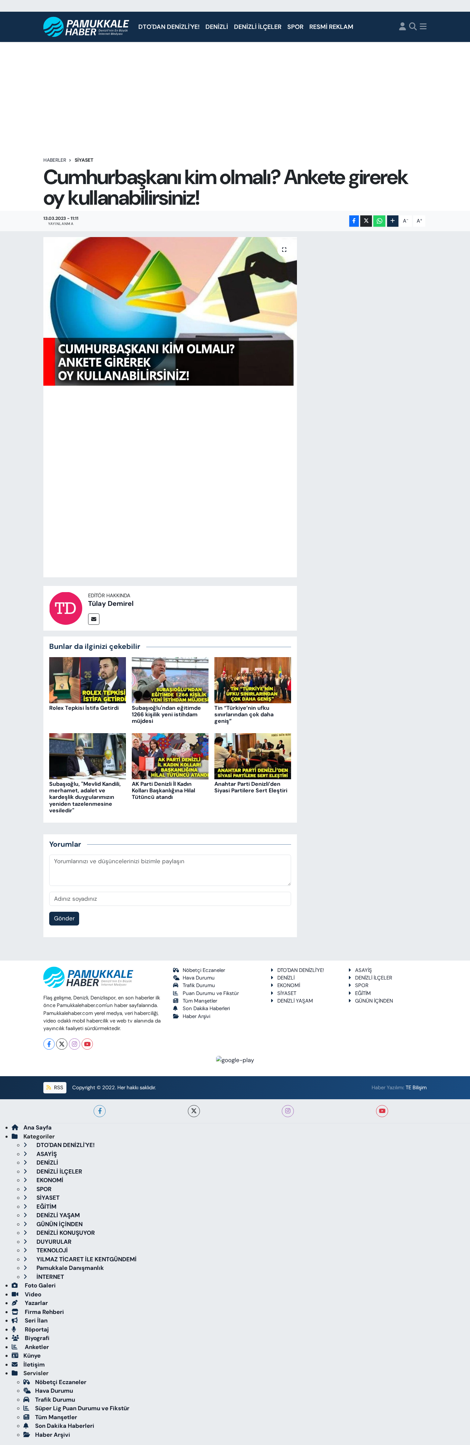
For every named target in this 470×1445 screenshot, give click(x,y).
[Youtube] (87, 1044)
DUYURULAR (53, 1241)
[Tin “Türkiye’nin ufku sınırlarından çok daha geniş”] (252, 679)
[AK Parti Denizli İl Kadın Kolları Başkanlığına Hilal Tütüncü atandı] (170, 755)
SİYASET (84, 160)
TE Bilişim (416, 1087)
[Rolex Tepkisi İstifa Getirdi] (87, 679)
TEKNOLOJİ (51, 1250)
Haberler (54, 160)
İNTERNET (49, 1277)
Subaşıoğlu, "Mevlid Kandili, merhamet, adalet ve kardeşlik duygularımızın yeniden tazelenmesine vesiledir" (85, 797)
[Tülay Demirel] (65, 607)
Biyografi (36, 1338)
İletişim (34, 1364)
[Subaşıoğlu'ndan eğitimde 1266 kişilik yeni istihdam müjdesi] (170, 679)
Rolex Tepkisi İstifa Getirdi (84, 707)
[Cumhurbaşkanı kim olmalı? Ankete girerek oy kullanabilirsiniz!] (170, 311)
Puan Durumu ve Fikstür (211, 993)
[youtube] (382, 1111)
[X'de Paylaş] (366, 221)
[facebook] (100, 1111)
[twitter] (194, 1111)
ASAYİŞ (363, 970)
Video (32, 1294)
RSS (58, 1087)
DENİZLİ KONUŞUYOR (65, 1233)
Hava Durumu (199, 977)
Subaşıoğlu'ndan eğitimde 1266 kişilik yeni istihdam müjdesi (166, 714)
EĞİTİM (363, 993)
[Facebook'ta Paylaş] (354, 221)
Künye (32, 1355)
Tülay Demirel (110, 603)
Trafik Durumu (199, 985)
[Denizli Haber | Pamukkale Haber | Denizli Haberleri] (86, 27)
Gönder (64, 918)
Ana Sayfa (37, 1127)
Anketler (36, 1347)
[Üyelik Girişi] (402, 27)
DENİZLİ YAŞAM (295, 1000)
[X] (61, 1044)
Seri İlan (35, 1320)
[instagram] (288, 1111)
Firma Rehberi (43, 1312)
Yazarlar (35, 1303)
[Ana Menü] (423, 27)
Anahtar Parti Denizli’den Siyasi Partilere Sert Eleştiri (250, 787)
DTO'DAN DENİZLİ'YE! (169, 27)
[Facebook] (49, 1044)
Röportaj (36, 1329)
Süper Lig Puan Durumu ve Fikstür (82, 1408)
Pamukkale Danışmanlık (69, 1268)
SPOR (295, 27)
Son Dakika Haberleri (206, 1008)
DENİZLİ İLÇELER (257, 27)
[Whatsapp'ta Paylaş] (379, 221)
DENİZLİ (216, 27)
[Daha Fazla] (392, 221)
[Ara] (413, 27)
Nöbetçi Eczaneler (204, 970)
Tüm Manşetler (200, 1000)
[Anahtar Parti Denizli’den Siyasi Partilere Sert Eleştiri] (252, 755)
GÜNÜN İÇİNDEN (374, 1000)
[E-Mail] (93, 619)
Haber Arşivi (196, 1016)
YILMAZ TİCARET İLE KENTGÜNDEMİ (86, 1259)
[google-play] (235, 1059)
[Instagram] (74, 1044)
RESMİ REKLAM (331, 27)
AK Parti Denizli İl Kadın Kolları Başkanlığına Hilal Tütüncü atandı (163, 790)
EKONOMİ (288, 985)
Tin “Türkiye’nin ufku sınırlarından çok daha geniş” (244, 714)
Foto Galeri (39, 1285)
